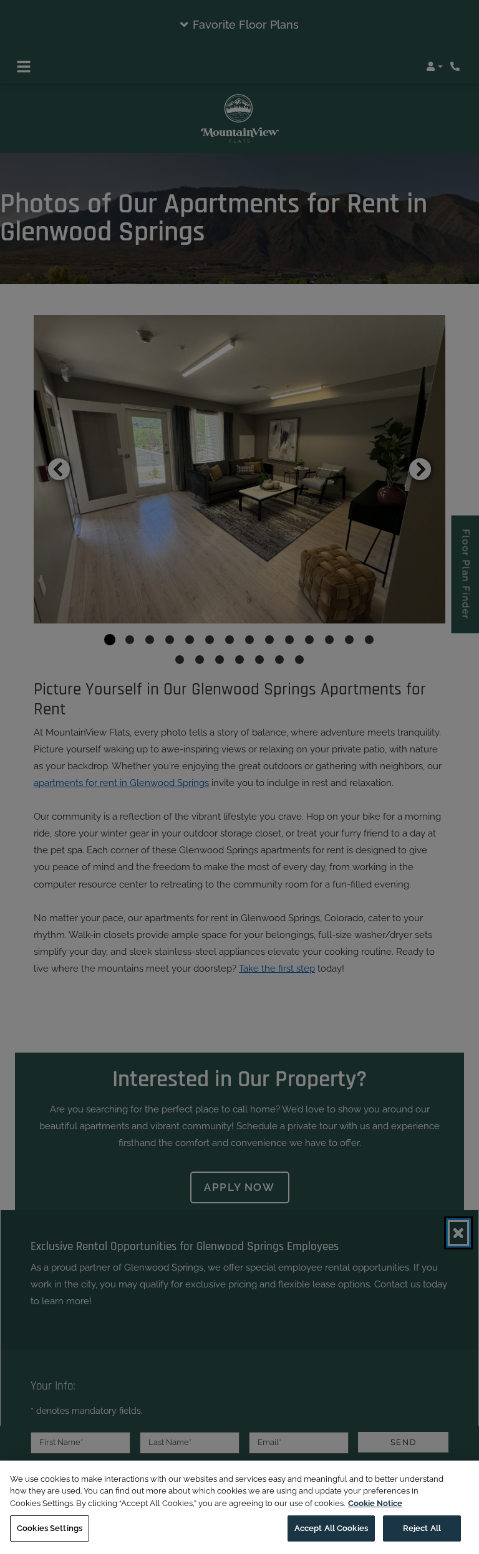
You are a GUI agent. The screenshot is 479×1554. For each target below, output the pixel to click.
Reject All (422, 1528)
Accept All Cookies (331, 1528)
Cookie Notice (375, 1503)
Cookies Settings (49, 1528)
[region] (239, 1507)
